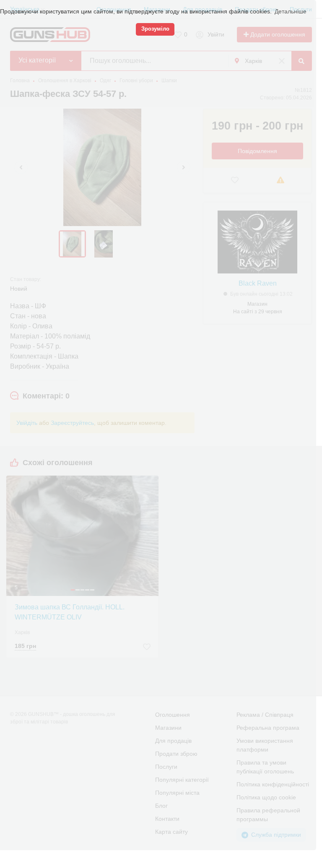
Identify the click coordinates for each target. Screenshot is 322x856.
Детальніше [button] (290, 11)
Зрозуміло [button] (155, 29)
